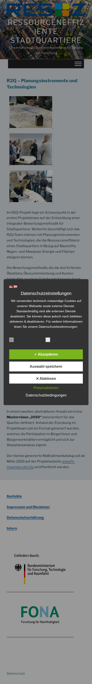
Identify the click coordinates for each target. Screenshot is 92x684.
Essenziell (24, 340)
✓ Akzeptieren (46, 354)
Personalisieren (46, 388)
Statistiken (61, 340)
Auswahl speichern (46, 366)
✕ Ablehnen (46, 378)
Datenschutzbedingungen (46, 395)
